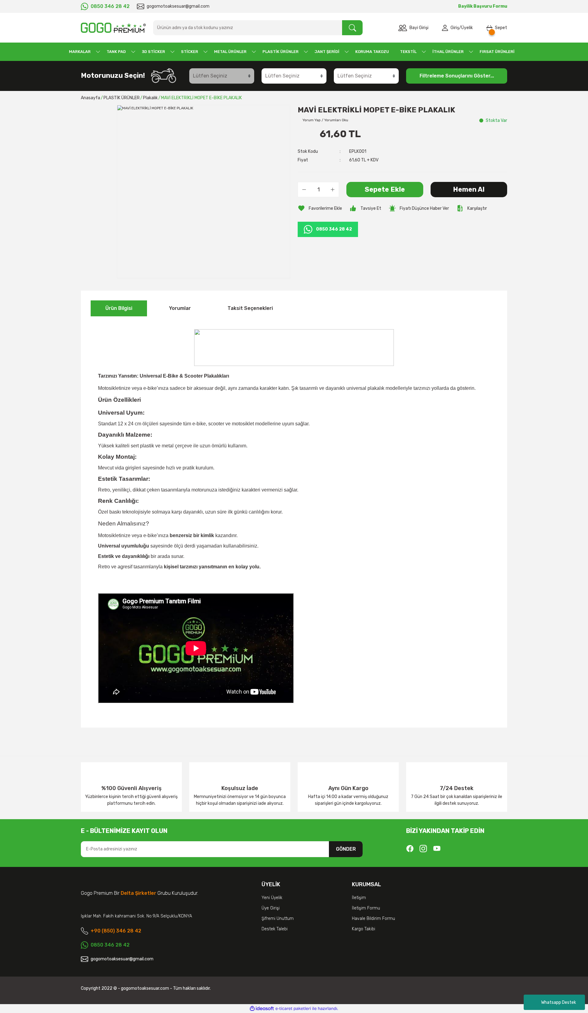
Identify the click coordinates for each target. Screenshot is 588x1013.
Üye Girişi (271, 908)
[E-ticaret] (293, 1008)
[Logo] (113, 28)
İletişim (359, 897)
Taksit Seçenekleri (250, 308)
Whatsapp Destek (558, 1002)
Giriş (454, 27)
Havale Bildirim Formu (373, 918)
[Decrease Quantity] (304, 189)
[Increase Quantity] (332, 189)
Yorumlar (180, 308)
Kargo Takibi (363, 929)
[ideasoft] (262, 1008)
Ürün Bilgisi (118, 308)
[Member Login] (446, 28)
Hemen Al (468, 189)
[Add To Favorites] (320, 208)
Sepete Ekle (385, 189)
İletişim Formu (366, 908)
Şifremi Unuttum (278, 918)
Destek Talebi (275, 929)
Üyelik (467, 27)
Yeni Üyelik (272, 897)
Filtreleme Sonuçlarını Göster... (457, 76)
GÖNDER (346, 849)
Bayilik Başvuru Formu (482, 6)
